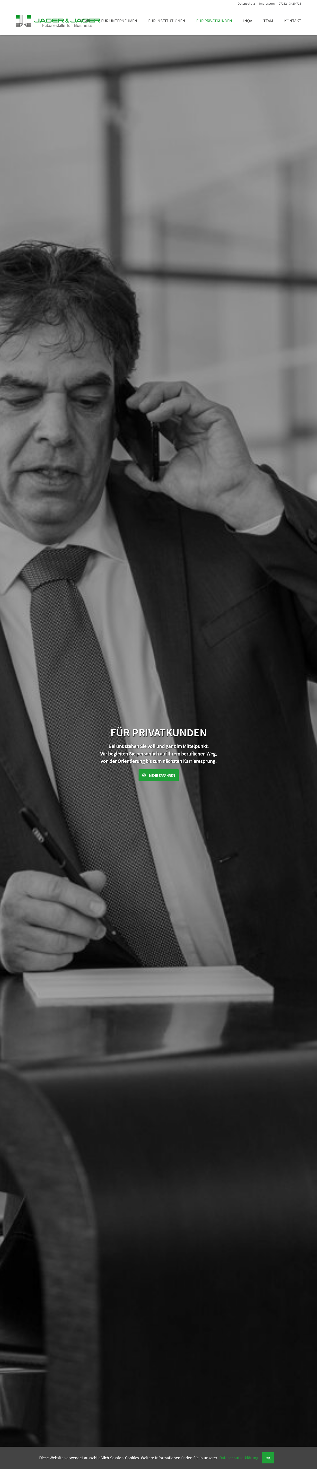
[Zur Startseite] (58, 25)
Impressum (267, 3)
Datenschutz (246, 3)
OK (268, 1458)
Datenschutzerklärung (238, 1457)
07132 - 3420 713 (290, 3)
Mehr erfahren (158, 775)
